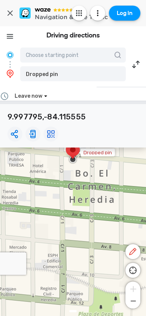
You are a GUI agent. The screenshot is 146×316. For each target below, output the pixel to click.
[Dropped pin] (73, 153)
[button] (73, 73)
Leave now (28, 96)
